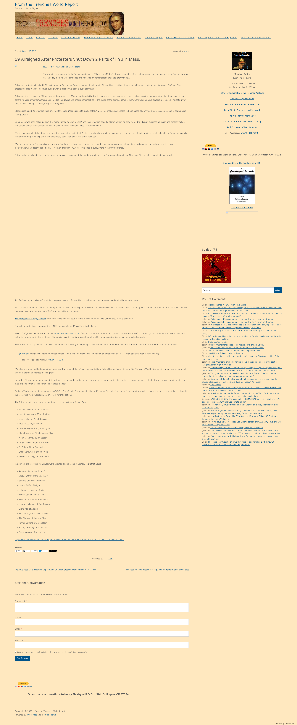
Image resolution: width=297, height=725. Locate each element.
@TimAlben (24, 353)
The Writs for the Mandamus (256, 37)
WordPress (32, 715)
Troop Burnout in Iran (217, 342)
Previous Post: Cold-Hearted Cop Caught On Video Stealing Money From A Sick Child (55, 569)
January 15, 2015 (55, 359)
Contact (40, 37)
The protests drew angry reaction (30, 318)
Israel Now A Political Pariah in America (225, 353)
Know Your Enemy (70, 37)
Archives (53, 37)
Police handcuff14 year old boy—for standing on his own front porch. (241, 319)
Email (18, 629)
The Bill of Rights (154, 37)
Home (19, 37)
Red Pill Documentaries (128, 37)
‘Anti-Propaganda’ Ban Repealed (242, 127)
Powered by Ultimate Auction (285, 724)
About (29, 37)
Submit (278, 290)
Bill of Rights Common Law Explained (217, 37)
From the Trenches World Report (46, 4)
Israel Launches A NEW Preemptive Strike (227, 305)
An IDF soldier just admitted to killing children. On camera (236, 427)
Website (19, 640)
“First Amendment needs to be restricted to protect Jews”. (237, 345)
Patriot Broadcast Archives (180, 37)
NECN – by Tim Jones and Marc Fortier (61, 67)
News (186, 51)
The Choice (215, 385)
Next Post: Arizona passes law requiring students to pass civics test (157, 569)
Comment (21, 601)
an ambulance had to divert (67, 333)
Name (18, 617)
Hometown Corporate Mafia (98, 37)
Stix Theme (50, 715)
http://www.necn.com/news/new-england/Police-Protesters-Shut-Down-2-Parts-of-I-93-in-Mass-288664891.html (69, 539)
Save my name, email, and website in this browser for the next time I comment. (52, 652)
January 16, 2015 (29, 51)
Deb (110, 558)
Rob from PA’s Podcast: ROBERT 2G (242, 104)
